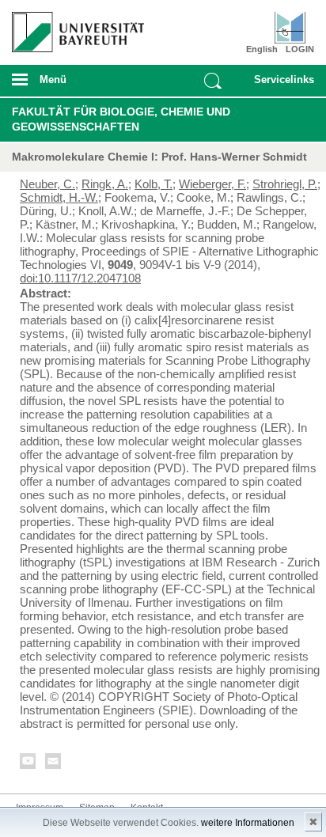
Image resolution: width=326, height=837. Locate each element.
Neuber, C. (47, 184)
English (262, 49)
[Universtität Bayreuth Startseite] (73, 26)
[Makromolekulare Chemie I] (289, 28)
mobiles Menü (71, 85)
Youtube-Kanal (28, 764)
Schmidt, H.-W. (59, 197)
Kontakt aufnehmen (54, 764)
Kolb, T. (153, 184)
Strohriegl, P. (284, 184)
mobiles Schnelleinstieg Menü (280, 85)
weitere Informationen (247, 822)
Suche (213, 81)
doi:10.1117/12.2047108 (80, 278)
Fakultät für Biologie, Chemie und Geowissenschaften (121, 119)
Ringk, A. (105, 184)
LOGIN (300, 49)
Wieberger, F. (212, 184)
